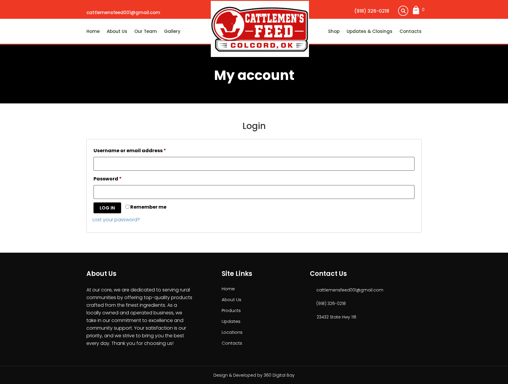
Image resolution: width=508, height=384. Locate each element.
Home (93, 31)
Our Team (145, 31)
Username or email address (141, 150)
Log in (107, 208)
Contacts (411, 31)
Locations (232, 332)
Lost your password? (116, 219)
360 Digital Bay (279, 375)
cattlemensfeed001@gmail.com (123, 12)
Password (118, 178)
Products (231, 310)
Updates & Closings (369, 31)
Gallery (172, 31)
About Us (117, 31)
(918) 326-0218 (371, 11)
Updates (231, 321)
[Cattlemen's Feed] (260, 28)
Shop (334, 31)
